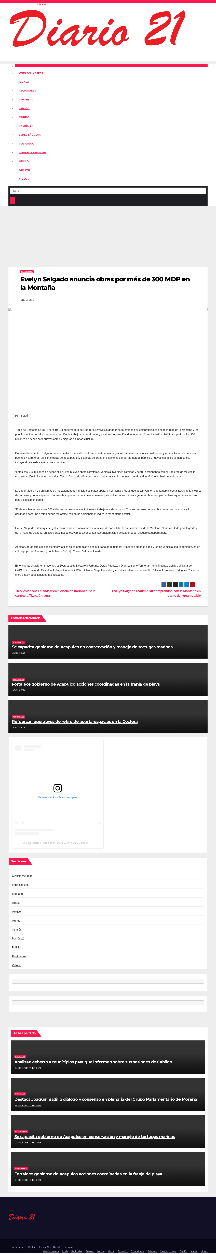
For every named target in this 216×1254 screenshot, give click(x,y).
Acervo (24, 170)
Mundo (24, 117)
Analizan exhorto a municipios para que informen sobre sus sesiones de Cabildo (93, 1062)
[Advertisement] (108, 231)
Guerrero (26, 99)
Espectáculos (30, 134)
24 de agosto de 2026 (28, 1068)
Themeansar (67, 1247)
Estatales (17, 893)
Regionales (27, 90)
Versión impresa (31, 73)
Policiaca (26, 143)
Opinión (25, 161)
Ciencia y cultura (32, 152)
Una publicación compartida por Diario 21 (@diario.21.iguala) (55, 842)
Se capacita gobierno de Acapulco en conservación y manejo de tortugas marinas (92, 646)
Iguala (24, 81)
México (24, 108)
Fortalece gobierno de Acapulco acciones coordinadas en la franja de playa (85, 684)
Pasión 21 (26, 125)
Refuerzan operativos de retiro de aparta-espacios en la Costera (75, 721)
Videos (24, 178)
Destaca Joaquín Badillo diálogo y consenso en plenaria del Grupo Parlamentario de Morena (105, 1099)
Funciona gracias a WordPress (23, 1247)
